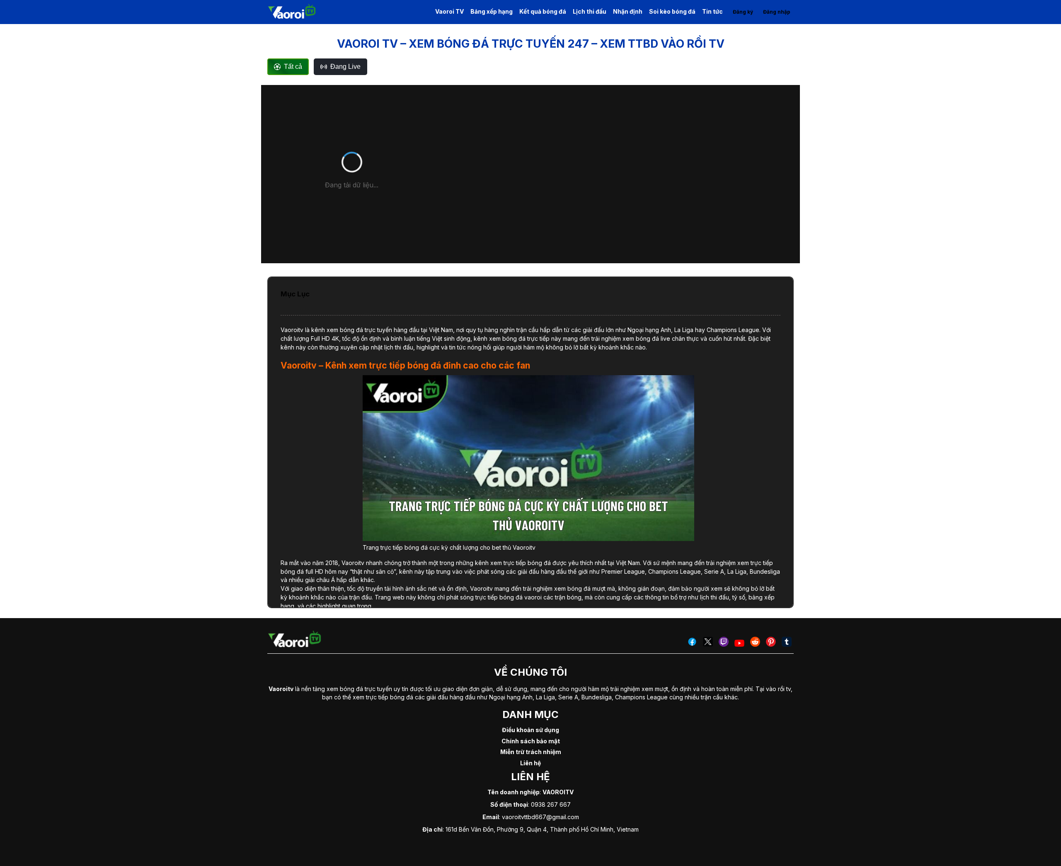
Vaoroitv (292, 329)
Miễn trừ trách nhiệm (530, 751)
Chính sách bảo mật (530, 741)
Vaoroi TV (449, 11)
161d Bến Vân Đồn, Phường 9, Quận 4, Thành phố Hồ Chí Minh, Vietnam (542, 829)
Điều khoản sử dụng (530, 729)
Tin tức (712, 11)
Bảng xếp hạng (491, 11)
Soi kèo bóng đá (672, 11)
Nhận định (627, 11)
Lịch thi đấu (589, 11)
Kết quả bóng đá (542, 11)
